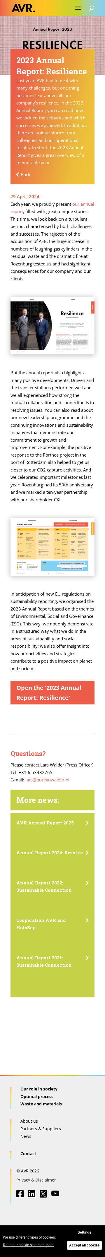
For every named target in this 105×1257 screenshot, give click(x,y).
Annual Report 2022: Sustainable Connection (44, 886)
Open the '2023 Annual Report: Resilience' (48, 693)
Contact (28, 1153)
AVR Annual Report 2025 (45, 823)
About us (29, 1121)
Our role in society (38, 1089)
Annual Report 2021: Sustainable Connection (44, 961)
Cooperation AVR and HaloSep (41, 924)
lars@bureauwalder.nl (47, 780)
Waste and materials (41, 1104)
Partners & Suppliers (40, 1128)
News (25, 1136)
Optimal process (36, 1096)
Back (25, 174)
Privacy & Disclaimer (36, 1180)
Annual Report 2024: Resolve (49, 852)
